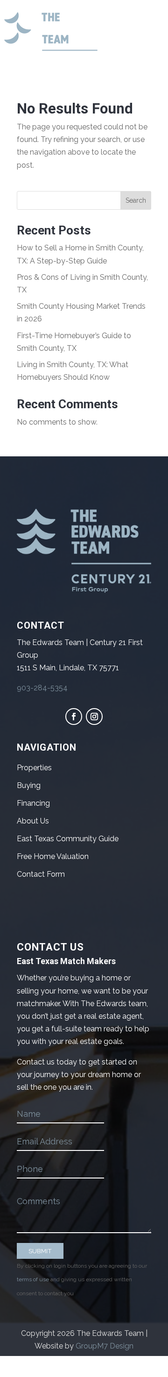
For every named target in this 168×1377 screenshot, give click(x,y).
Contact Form (41, 874)
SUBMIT (40, 1251)
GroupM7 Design (104, 1346)
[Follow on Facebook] (73, 716)
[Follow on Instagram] (94, 716)
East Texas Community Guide (68, 838)
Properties (34, 767)
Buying (29, 785)
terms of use (33, 1279)
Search (136, 200)
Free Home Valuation (53, 856)
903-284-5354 (42, 687)
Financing (33, 803)
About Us (33, 820)
